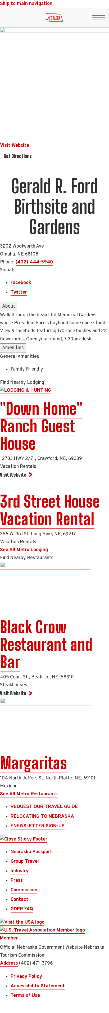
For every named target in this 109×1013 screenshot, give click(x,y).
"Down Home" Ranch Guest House (41, 426)
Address (9, 963)
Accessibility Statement (38, 986)
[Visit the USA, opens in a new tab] (22, 922)
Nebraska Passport (31, 852)
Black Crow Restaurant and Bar (46, 645)
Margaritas (33, 763)
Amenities (13, 348)
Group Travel (25, 862)
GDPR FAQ (22, 909)
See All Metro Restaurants (29, 794)
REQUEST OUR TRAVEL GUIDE (44, 807)
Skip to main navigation (26, 4)
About (8, 306)
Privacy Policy (26, 977)
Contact (19, 900)
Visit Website (14, 146)
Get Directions (18, 156)
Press (17, 881)
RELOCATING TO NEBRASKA (42, 817)
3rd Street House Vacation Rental (50, 510)
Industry (20, 871)
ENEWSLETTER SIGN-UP (38, 826)
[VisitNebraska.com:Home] (54, 19)
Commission (24, 890)
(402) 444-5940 (34, 262)
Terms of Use (25, 996)
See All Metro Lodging (24, 550)
